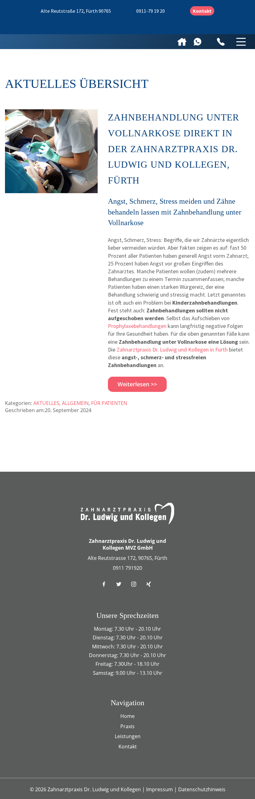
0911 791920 (127, 568)
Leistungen (128, 736)
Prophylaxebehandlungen (137, 325)
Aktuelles (46, 403)
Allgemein (75, 403)
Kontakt (202, 11)
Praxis (127, 726)
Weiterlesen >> (137, 384)
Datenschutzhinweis (201, 789)
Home (127, 716)
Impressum (160, 789)
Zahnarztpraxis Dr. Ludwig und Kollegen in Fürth (172, 349)
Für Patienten (109, 403)
